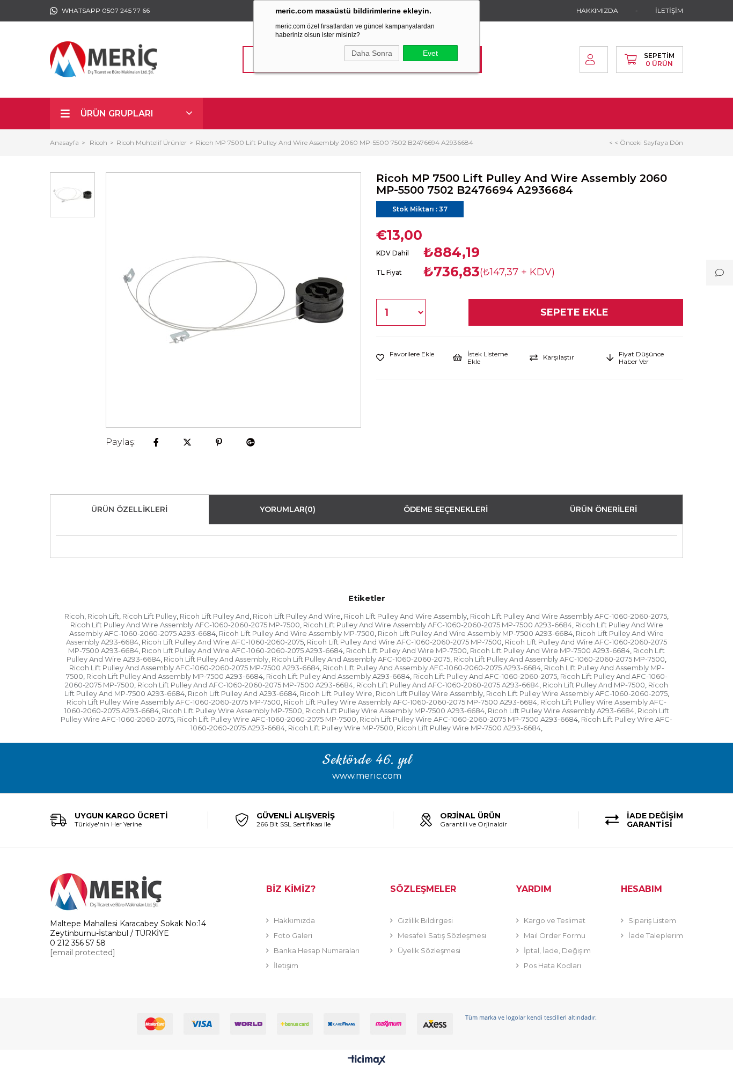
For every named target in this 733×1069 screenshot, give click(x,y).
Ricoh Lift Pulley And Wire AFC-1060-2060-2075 (223, 642)
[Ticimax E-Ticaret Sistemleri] (367, 1060)
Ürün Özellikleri (129, 509)
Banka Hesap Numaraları (317, 950)
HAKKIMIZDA (597, 10)
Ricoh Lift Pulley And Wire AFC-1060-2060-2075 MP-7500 (404, 642)
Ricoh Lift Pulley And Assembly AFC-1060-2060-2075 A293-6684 (432, 667)
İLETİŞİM (669, 10)
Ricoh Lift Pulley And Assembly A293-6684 (338, 676)
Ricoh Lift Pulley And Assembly (216, 659)
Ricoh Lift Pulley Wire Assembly (429, 693)
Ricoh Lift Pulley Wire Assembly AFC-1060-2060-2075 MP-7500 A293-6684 (410, 702)
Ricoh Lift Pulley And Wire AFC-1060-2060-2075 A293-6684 (242, 650)
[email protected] (82, 952)
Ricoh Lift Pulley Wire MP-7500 (340, 727)
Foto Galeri (293, 935)
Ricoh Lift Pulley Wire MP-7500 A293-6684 (469, 727)
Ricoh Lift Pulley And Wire (297, 616)
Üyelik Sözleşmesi (429, 950)
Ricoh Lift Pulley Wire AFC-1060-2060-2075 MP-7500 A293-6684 (469, 719)
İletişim (286, 965)
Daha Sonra (371, 53)
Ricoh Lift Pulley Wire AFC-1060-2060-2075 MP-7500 (266, 719)
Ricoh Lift (103, 616)
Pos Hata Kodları (552, 965)
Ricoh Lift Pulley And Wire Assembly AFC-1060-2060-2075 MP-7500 (185, 624)
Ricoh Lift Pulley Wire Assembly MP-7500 (232, 710)
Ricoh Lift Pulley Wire (336, 693)
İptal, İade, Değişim (557, 950)
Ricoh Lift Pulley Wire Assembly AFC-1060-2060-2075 (577, 693)
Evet (430, 53)
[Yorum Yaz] (719, 272)
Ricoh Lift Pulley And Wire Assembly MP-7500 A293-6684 (475, 633)
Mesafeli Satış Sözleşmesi (442, 935)
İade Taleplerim (655, 935)
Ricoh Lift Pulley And (215, 616)
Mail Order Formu (554, 935)
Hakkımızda (294, 920)
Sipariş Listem (652, 920)
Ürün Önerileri (603, 509)
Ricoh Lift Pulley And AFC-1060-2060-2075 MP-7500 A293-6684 (245, 684)
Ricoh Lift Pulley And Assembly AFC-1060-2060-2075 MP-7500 (559, 659)
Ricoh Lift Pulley (149, 616)
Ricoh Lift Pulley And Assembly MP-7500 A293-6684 (174, 676)
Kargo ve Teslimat (554, 920)
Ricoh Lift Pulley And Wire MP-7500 (406, 650)
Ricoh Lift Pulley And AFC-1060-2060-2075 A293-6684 (447, 684)
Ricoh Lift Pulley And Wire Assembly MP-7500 (297, 633)
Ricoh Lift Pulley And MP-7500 (594, 684)
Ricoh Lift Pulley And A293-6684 (242, 693)
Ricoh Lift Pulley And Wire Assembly (405, 616)
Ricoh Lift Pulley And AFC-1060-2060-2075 (485, 676)
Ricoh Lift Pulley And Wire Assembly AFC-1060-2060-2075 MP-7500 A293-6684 (437, 624)
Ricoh (74, 616)
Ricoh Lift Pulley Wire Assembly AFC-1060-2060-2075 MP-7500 (174, 702)
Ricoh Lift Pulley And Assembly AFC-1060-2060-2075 (361, 659)
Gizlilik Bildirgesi (425, 920)
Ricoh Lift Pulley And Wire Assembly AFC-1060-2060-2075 (568, 616)
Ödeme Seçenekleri (446, 509)
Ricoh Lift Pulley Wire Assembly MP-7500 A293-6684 (395, 710)
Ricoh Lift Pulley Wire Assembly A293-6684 (561, 710)
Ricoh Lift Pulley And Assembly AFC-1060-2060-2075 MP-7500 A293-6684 (194, 667)
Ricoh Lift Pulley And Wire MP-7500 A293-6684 (550, 650)
